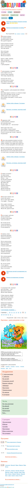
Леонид (10, 474)
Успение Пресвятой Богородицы (14, 452)
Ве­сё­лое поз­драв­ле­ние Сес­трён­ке (15, 27)
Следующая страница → (8, 310)
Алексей (13, 470)
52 (14, 312)
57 (25, 312)
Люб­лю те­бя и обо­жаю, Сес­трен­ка (15, 103)
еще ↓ (10, 18)
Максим (21, 465)
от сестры (4, 12)
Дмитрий (16, 472)
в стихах (22, 33)
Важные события (7, 383)
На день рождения (7, 404)
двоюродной (17, 12)
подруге (17, 366)
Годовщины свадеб (8, 381)
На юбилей (5, 406)
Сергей (13, 475)
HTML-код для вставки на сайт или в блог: (11, 352)
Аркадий (17, 470)
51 (12, 312)
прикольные (4, 18)
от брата (10, 12)
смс (15, 33)
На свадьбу (5, 379)
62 (10, 314)
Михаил (18, 474)
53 (16, 312)
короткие (22, 15)
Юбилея (4, 424)
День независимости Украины (14, 442)
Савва (9, 475)
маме (7, 368)
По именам (5, 392)
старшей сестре (5, 15)
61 (8, 314)
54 (18, 312)
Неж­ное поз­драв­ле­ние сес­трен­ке (15, 277)
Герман (11, 472)
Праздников (6, 429)
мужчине (13, 366)
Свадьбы (5, 426)
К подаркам (5, 394)
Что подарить (6, 433)
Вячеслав (7, 472)
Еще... (4, 413)
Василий (13, 465)
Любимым (5, 385)
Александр (7, 465)
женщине (8, 366)
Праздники (5, 388)
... (7, 312)
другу (10, 368)
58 (1, 314)
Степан (17, 475)
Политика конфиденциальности (7, 484)
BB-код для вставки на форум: (8, 358)
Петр (6, 475)
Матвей (14, 474)
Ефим (20, 472)
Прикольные (6, 410)
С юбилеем (5, 376)
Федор (6, 466)
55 (20, 312)
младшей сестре (14, 15)
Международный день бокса (13, 446)
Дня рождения (6, 422)
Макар (16, 465)
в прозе (18, 33)
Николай (23, 474)
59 (4, 314)
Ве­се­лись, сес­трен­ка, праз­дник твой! (16, 109)
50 (9, 312)
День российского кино (12, 449)
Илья (6, 474)
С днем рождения (7, 374)
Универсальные (7, 390)
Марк (24, 465)
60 (6, 314)
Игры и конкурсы (7, 431)
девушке (22, 366)
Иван (23, 472)
